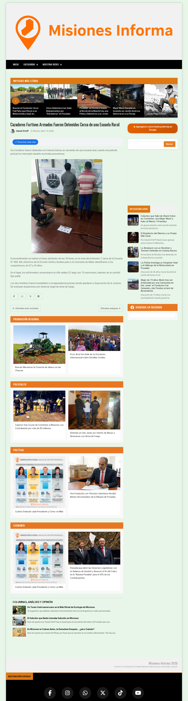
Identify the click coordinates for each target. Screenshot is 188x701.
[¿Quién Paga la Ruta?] (161, 101)
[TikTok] (120, 693)
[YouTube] (138, 693)
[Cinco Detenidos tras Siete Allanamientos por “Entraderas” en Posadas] (60, 101)
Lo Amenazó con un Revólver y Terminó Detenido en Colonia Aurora (159, 249)
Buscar (169, 144)
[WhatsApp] (85, 693)
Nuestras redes (51, 64)
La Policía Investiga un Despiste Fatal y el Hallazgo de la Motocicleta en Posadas (159, 265)
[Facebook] (50, 693)
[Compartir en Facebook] (14, 296)
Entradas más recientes (26, 308)
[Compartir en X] (30, 296)
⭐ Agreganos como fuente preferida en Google (152, 128)
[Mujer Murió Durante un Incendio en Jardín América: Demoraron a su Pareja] (127, 101)
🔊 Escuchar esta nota (25, 142)
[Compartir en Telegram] (38, 296)
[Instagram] (67, 693)
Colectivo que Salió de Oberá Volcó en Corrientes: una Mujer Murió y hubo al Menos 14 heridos (158, 219)
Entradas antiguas (110, 308)
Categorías (29, 64)
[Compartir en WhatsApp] (22, 296)
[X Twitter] (103, 693)
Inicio (16, 64)
